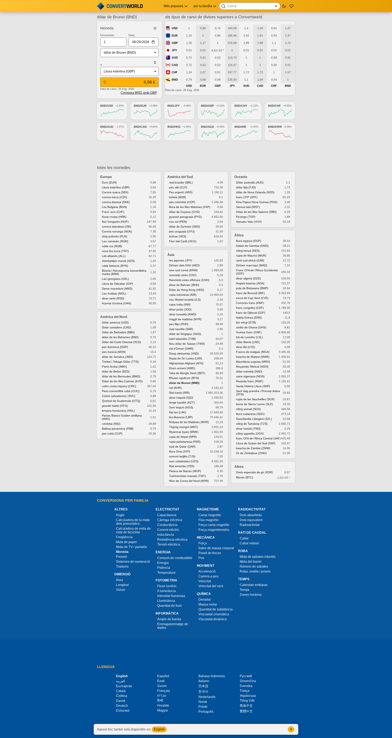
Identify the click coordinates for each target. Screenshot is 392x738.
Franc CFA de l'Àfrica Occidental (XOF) (257, 272)
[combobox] (249, 6)
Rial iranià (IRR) (179, 392)
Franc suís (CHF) (113, 211)
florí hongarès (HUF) (115, 221)
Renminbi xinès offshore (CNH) (189, 280)
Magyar (162, 710)
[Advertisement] (196, 153)
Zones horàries (251, 594)
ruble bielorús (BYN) (115, 265)
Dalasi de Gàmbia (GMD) (252, 245)
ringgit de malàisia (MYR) (185, 319)
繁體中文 (246, 711)
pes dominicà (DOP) (115, 347)
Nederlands (206, 697)
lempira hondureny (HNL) (118, 410)
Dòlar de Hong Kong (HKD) (186, 289)
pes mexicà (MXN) (114, 351)
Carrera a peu (208, 576)
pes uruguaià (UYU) (182, 231)
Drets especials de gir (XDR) (254, 472)
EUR (175, 35)
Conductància (167, 525)
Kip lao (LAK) (177, 412)
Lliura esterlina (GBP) (116, 187)
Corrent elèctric (168, 529)
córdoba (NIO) (111, 423)
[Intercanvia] (155, 62)
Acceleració (207, 571)
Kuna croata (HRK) (114, 216)
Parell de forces (209, 553)
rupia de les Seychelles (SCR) (255, 399)
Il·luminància (166, 591)
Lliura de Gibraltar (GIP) (117, 283)
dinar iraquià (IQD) (181, 397)
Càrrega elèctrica (169, 520)
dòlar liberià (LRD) (248, 342)
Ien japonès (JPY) (180, 260)
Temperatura (166, 572)
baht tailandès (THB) (182, 338)
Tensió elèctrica (168, 544)
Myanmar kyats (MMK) (183, 431)
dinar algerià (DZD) (248, 278)
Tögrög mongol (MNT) (183, 427)
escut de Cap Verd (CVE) (252, 298)
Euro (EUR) (109, 182)
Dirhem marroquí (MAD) (251, 265)
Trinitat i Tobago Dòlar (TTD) (120, 361)
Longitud (122, 585)
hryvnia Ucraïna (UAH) (116, 303)
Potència (163, 567)
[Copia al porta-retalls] (105, 82)
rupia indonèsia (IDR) (183, 294)
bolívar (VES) (177, 236)
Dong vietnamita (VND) (184, 353)
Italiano (203, 681)
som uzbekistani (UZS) (183, 461)
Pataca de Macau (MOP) (185, 471)
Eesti (161, 681)
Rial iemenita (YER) (181, 466)
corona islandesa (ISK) (116, 226)
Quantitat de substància (215, 609)
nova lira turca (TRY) (115, 251)
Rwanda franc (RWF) (249, 381)
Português (205, 711)
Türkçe (245, 690)
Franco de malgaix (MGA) (253, 351)
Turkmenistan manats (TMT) (187, 476)
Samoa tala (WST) (248, 207)
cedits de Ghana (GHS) (251, 327)
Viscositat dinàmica (212, 619)
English (159, 729)
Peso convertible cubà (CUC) (120, 391)
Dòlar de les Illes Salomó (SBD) (256, 211)
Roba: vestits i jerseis (255, 571)
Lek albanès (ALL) (114, 256)
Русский (246, 676)
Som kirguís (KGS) (181, 407)
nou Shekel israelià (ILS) (185, 299)
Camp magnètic (209, 515)
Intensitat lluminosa (171, 596)
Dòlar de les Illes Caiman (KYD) (122, 381)
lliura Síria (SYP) (179, 451)
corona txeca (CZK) (114, 197)
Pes (201, 558)
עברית (161, 695)
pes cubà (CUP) (112, 433)
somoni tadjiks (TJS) (182, 456)
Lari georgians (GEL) (115, 278)
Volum (120, 589)
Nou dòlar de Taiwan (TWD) (187, 343)
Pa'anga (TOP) (245, 216)
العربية (120, 681)
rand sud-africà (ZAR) (250, 260)
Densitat (204, 599)
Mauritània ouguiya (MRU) (253, 361)
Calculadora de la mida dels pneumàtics (133, 521)
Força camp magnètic (214, 525)
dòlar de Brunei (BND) (184, 383)
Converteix (107, 35)
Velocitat (204, 581)
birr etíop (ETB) (246, 322)
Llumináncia (166, 600)
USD (175, 28)
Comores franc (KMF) (250, 303)
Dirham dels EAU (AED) (184, 265)
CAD (175, 65)
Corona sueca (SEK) (115, 192)
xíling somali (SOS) (248, 409)
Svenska (246, 686)
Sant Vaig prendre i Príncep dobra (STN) (258, 392)
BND (175, 79)
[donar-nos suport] (291, 6)
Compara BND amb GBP (139, 92)
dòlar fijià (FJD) (246, 187)
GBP (175, 42)
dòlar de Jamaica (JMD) (117, 356)
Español (163, 676)
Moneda (122, 552)
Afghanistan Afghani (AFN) (186, 363)
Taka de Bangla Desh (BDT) (187, 373)
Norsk (202, 702)
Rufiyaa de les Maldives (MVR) (189, 422)
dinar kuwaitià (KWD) (182, 314)
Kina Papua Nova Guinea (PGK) (256, 202)
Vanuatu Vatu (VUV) (249, 221)
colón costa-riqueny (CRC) (119, 386)
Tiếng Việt (247, 700)
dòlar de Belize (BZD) (116, 371)
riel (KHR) (175, 387)
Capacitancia (166, 515)
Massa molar (207, 604)
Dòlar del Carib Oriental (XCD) (121, 342)
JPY (174, 50)
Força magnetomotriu (213, 529)
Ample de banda (169, 619)
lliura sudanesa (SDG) (250, 414)
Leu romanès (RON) (115, 241)
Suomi (162, 686)
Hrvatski (163, 705)
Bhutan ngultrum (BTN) (184, 378)
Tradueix (122, 566)
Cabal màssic (249, 543)
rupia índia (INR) (179, 304)
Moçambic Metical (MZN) (252, 366)
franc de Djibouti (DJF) (250, 312)
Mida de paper (126, 542)
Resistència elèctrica (172, 539)
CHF (175, 72)
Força (202, 543)
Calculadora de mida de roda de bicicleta (133, 530)
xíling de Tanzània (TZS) (252, 423)
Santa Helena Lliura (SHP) (253, 386)
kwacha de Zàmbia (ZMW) (253, 448)
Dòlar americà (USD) (115, 322)
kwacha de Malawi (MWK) (253, 356)
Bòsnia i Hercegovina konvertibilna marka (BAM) (124, 272)
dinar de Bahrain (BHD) (184, 285)
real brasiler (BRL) (181, 182)
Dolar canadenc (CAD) (116, 327)
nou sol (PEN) (178, 221)
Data (131, 35)
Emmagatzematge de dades (172, 625)
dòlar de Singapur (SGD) (185, 334)
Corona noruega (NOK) (117, 231)
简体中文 (246, 705)
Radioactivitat (249, 525)
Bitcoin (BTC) (244, 477)
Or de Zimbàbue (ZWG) (251, 453)
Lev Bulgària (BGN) (114, 207)
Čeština (121, 696)
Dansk (120, 700)
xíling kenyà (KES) (248, 250)
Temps (244, 589)
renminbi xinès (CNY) (183, 275)
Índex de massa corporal (216, 548)
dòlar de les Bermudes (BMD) (121, 376)
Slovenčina (248, 681)
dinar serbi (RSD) (113, 298)
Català (121, 691)
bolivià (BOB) (177, 197)
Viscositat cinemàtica (213, 614)
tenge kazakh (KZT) (182, 402)
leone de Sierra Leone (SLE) (254, 404)
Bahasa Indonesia (211, 676)
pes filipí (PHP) (178, 324)
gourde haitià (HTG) (115, 405)
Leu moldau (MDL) (114, 293)
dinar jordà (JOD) (180, 309)
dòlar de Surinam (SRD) (184, 226)
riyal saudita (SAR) (181, 329)
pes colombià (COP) (182, 202)
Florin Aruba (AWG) (114, 366)
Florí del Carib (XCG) (182, 241)
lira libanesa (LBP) (181, 417)
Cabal (244, 538)
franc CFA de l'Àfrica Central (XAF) (258, 438)
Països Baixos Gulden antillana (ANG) (122, 417)
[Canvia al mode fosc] (284, 6)
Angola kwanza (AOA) (250, 283)
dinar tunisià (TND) (248, 428)
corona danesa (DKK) (116, 202)
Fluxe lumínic (167, 586)
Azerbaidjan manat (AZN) (118, 260)
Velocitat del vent (210, 586)
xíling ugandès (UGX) (250, 433)
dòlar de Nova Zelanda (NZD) (255, 192)
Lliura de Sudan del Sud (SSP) (255, 443)
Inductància (165, 534)
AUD (175, 57)
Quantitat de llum (169, 605)
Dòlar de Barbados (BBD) (118, 332)
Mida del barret (250, 561)
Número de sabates (254, 566)
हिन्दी (160, 700)
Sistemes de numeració (133, 561)
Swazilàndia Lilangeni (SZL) (254, 418)
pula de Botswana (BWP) (252, 288)
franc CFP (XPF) (246, 197)
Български (124, 686)
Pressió (121, 556)
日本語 (203, 686)
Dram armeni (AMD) (182, 368)
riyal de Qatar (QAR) (182, 446)
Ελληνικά (122, 710)
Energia (163, 563)
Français (163, 690)
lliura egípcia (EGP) (248, 240)
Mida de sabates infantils (258, 556)
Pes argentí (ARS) (181, 192)
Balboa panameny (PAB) (118, 428)
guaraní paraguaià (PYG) (185, 216)
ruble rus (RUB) (112, 246)
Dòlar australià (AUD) (250, 182)
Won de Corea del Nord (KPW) (189, 480)
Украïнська (248, 695)
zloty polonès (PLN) (114, 236)
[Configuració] (155, 28)
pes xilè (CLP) (178, 187)
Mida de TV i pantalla (131, 547)
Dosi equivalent (251, 520)
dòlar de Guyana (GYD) (184, 211)
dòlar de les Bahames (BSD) (120, 337)
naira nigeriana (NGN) (250, 376)
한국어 (203, 691)
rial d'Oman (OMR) (181, 348)
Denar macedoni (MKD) (117, 288)
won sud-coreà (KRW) (183, 270)
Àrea (119, 580)
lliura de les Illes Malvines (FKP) (189, 207)
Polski (202, 706)
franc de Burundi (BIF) (250, 293)
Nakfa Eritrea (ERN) (249, 317)
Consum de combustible (174, 558)
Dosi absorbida (251, 515)
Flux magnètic (208, 520)
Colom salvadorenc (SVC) (118, 396)
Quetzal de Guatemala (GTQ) (121, 400)
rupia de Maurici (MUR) (251, 255)
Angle (120, 515)
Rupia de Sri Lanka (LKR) (185, 358)
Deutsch (122, 705)
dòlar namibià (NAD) (249, 371)
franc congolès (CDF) (250, 307)
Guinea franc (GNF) (249, 332)
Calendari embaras (253, 585)
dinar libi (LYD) (245, 347)
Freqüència (124, 537)
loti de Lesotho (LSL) (249, 337)
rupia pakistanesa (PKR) (184, 441)
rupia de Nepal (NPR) (183, 436)
